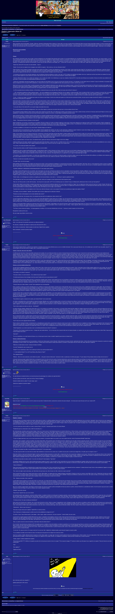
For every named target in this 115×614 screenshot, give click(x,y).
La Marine (8, 32)
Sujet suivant (111, 37)
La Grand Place (11, 29)
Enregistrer (59, 25)
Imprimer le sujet (5, 37)
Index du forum (5, 29)
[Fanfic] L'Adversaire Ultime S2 (11, 31)
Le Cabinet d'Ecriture (19, 29)
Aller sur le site (57, 20)
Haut (2, 217)
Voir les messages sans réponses (7, 27)
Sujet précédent (105, 37)
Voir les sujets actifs (16, 27)
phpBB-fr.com (60, 613)
